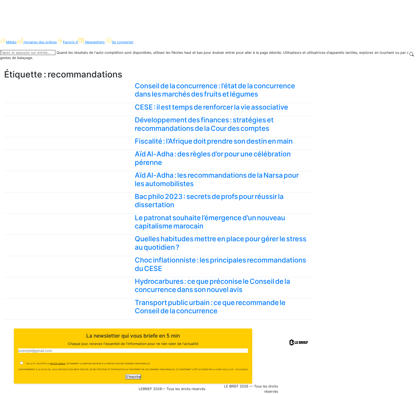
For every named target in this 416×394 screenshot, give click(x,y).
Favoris (70, 42)
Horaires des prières (40, 42)
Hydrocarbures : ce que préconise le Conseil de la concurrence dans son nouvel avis (212, 285)
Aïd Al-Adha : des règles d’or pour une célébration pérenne (213, 158)
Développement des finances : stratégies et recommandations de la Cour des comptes (204, 124)
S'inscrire (133, 376)
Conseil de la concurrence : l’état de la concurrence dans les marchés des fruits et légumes (215, 90)
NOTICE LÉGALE (57, 363)
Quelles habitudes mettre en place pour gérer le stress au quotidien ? (220, 243)
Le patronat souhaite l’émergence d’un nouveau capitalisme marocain (210, 221)
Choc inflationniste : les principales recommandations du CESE (220, 264)
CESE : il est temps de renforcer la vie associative (211, 107)
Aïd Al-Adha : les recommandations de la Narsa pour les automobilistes (217, 179)
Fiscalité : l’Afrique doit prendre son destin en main (214, 141)
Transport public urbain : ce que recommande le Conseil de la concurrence (210, 306)
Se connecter (122, 42)
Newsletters (95, 42)
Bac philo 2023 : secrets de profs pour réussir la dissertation (209, 200)
